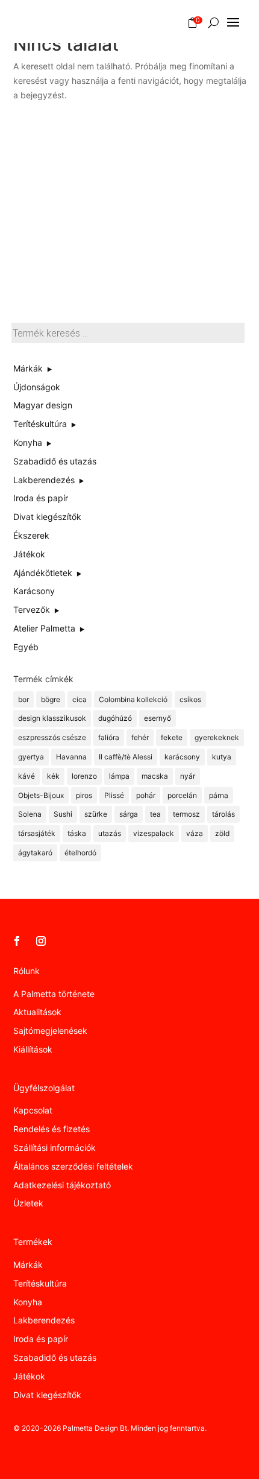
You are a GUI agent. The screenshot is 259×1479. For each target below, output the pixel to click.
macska (155, 776)
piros (84, 795)
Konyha (27, 1302)
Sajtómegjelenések (50, 1030)
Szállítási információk (54, 1147)
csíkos (190, 699)
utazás (109, 833)
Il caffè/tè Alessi (125, 756)
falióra (108, 737)
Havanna (71, 756)
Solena (30, 814)
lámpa (119, 776)
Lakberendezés (44, 1320)
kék (53, 776)
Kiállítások (32, 1049)
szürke (95, 814)
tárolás (223, 814)
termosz (186, 814)
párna (218, 795)
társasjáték (36, 833)
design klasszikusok (52, 718)
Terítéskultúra (40, 1283)
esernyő (157, 718)
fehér (140, 737)
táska (76, 833)
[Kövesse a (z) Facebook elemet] (17, 941)
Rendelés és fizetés (51, 1129)
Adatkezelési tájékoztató (62, 1185)
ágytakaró (35, 852)
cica (79, 699)
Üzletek (28, 1203)
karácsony (182, 756)
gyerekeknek (217, 737)
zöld (222, 833)
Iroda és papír (40, 1339)
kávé (26, 776)
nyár (187, 776)
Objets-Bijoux (41, 795)
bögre (50, 699)
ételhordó (80, 852)
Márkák (28, 1264)
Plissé (114, 795)
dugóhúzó (115, 718)
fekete (172, 737)
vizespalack (153, 833)
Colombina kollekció (133, 699)
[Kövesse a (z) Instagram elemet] (41, 941)
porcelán (182, 795)
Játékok (29, 1376)
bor (23, 699)
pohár (145, 795)
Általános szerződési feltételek (73, 1166)
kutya (221, 756)
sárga (128, 814)
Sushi (63, 814)
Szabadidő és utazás (54, 1357)
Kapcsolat (32, 1110)
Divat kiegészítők (47, 1395)
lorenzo (84, 776)
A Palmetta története (54, 994)
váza (194, 833)
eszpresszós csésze (52, 737)
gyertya (31, 756)
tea (155, 814)
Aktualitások (37, 1012)
